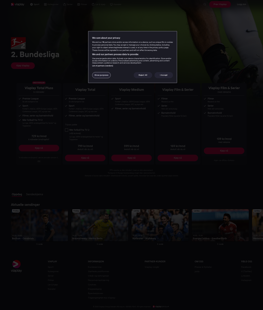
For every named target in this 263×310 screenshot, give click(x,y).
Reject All (143, 75)
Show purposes (101, 75)
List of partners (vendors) (102, 66)
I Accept (164, 75)
